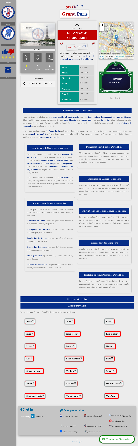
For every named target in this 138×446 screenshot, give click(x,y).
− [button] (102, 29)
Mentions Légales (77, 441)
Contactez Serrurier (118, 439)
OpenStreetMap (119, 56)
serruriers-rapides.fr (119, 421)
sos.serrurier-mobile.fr (94, 416)
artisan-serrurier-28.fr (94, 426)
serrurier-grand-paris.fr (71, 416)
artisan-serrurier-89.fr (70, 432)
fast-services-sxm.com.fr (95, 432)
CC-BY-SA (102, 58)
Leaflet (101, 56)
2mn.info (39, 416)
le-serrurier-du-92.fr (69, 426)
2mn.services (127, 416)
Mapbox (117, 58)
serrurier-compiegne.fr (119, 426)
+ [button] (102, 25)
